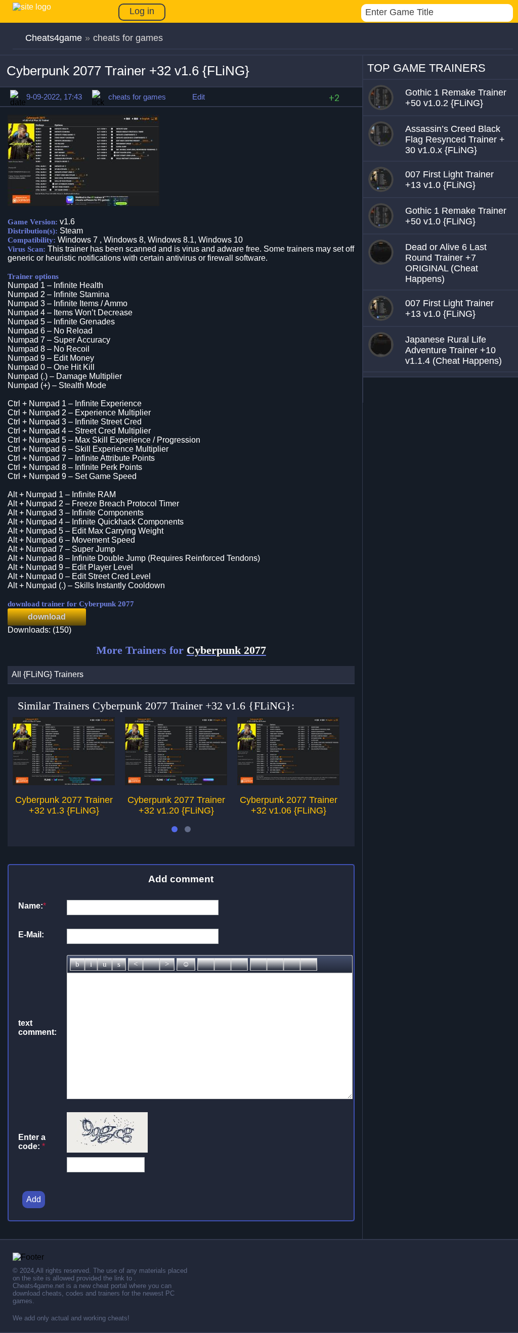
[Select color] (239, 964)
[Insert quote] (275, 964)
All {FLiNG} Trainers (47, 674)
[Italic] (91, 964)
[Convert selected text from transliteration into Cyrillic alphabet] (291, 964)
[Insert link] (205, 964)
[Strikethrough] (119, 964)
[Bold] (77, 964)
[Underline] (104, 964)
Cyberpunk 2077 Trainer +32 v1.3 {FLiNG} (64, 805)
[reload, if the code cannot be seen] (107, 1150)
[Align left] (135, 964)
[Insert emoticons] (186, 964)
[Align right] (167, 964)
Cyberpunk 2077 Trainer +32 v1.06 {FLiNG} (288, 805)
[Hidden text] (258, 964)
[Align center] (151, 964)
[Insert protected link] (222, 964)
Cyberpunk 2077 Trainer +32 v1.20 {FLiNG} (176, 805)
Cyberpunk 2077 (226, 650)
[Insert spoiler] (308, 964)
